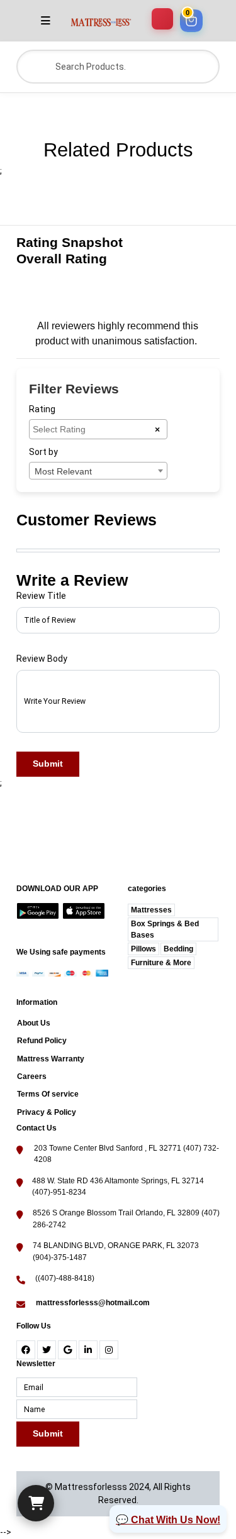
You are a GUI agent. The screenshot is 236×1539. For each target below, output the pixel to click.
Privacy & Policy (46, 1112)
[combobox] (98, 429)
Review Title (41, 596)
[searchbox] (93, 428)
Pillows (143, 949)
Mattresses (151, 910)
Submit (48, 764)
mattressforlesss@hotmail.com (93, 1302)
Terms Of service (48, 1094)
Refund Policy (42, 1040)
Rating (42, 409)
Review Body (41, 659)
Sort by (43, 452)
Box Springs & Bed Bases (165, 929)
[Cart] (36, 1503)
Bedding (178, 949)
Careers (32, 1076)
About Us (33, 1023)
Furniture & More (161, 962)
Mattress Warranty (50, 1058)
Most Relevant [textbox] (63, 471)
